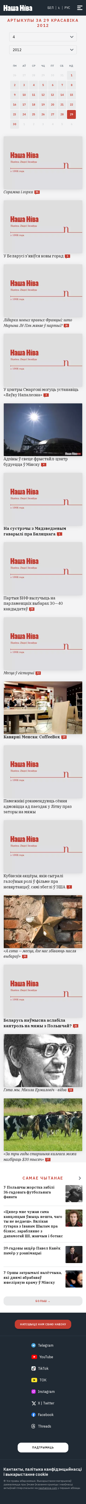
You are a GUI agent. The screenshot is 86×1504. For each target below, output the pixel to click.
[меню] (79, 7)
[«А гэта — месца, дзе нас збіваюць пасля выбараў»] (43, 927)
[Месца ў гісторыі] (43, 646)
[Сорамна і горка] (43, 165)
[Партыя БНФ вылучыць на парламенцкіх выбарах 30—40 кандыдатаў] (43, 577)
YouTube (46, 1357)
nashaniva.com (47, 1488)
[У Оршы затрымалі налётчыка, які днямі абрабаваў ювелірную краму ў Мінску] (43, 1279)
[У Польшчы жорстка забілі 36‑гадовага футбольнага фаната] (43, 1193)
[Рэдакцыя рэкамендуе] (79, 1178)
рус (67, 8)
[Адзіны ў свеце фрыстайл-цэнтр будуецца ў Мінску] (43, 435)
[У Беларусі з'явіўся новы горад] (43, 229)
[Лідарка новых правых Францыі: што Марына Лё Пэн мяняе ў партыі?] (43, 296)
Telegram (45, 1345)
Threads (44, 1426)
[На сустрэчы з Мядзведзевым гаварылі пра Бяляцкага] (43, 505)
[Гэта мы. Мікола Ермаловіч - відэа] (43, 1063)
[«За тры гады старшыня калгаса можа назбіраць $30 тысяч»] (43, 1130)
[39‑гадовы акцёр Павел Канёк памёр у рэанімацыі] (43, 1254)
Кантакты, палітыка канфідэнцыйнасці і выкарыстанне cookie (43, 1472)
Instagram (46, 1391)
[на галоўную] (18, 8)
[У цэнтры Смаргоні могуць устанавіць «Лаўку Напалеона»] (43, 366)
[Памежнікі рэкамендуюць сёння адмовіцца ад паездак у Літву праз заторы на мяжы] (43, 780)
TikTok (43, 1368)
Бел (51, 8)
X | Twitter (46, 1403)
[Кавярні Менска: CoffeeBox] (43, 710)
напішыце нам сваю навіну (43, 1324)
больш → (43, 1301)
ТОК (43, 1380)
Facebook (46, 1414)
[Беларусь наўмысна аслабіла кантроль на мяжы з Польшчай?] (43, 997)
